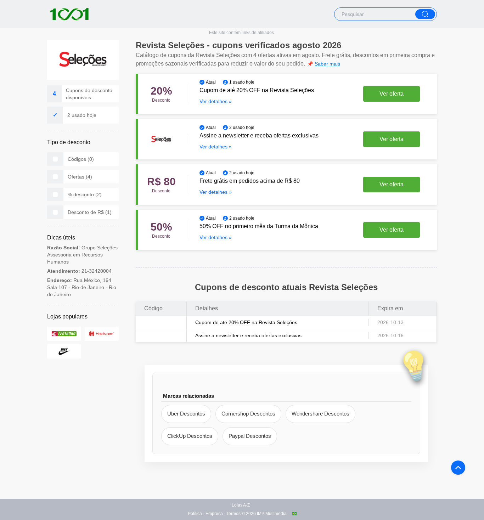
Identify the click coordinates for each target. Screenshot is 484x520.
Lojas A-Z (241, 505)
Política (195, 513)
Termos (233, 513)
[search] (425, 14)
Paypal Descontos (250, 436)
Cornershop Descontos (248, 414)
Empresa (214, 513)
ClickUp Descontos (189, 436)
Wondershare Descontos (320, 414)
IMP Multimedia (272, 513)
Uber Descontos (186, 414)
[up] (458, 467)
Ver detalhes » (215, 101)
